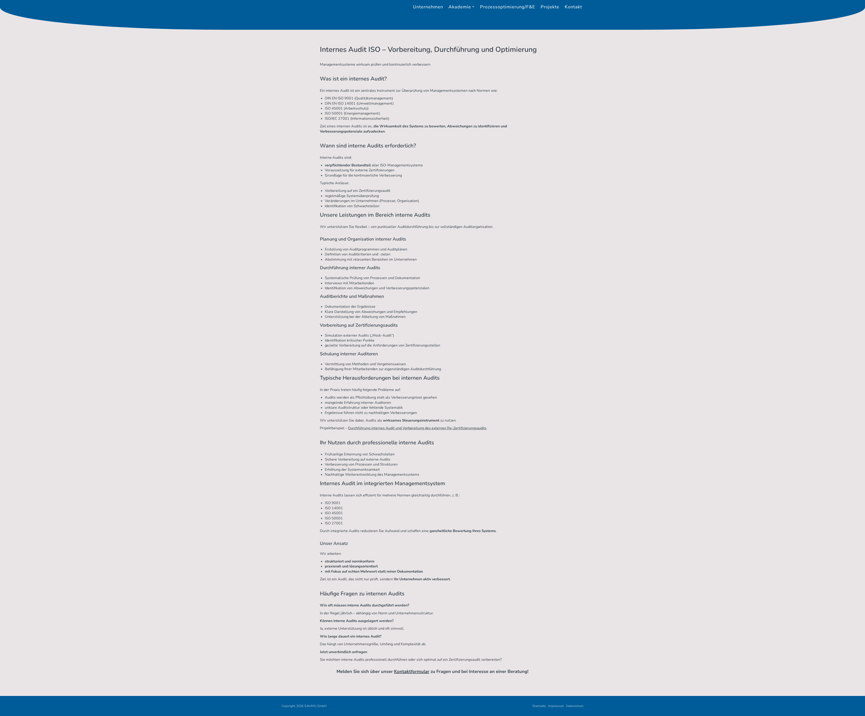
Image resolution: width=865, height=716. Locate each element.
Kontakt (573, 7)
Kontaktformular (411, 671)
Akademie (459, 7)
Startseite (539, 706)
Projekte (550, 7)
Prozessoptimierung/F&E (507, 7)
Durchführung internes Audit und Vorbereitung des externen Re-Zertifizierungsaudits (417, 428)
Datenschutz (574, 706)
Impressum (556, 706)
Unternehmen (428, 7)
